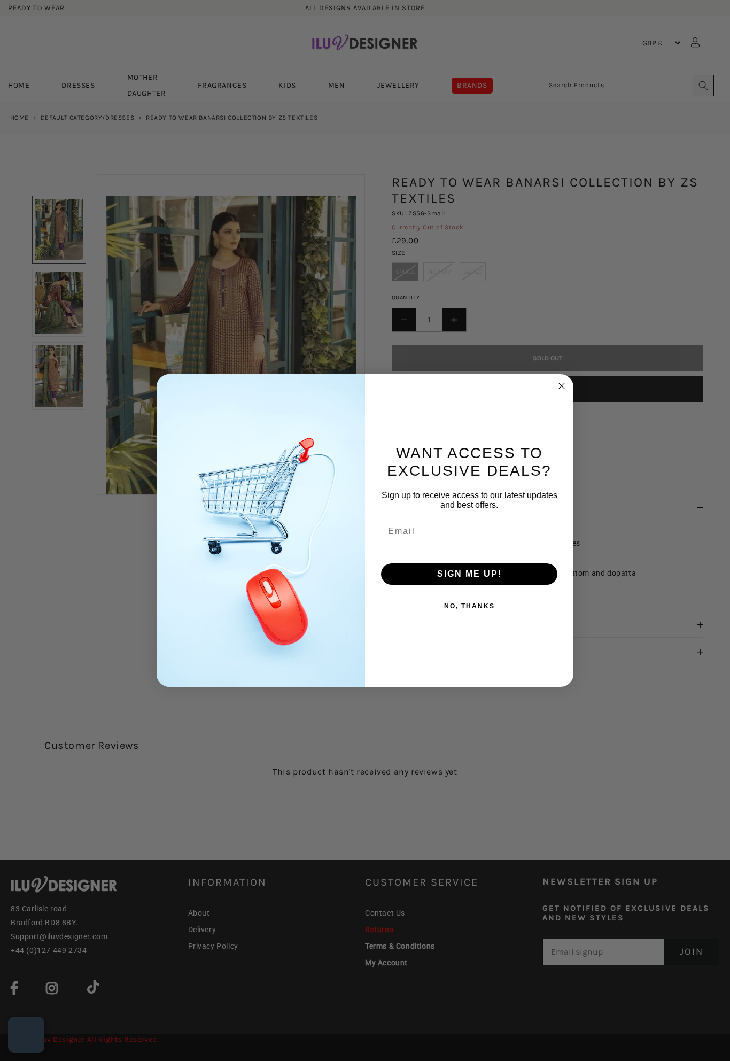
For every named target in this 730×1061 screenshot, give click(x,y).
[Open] (26, 1035)
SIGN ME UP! (469, 573)
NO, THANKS (469, 606)
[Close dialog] (561, 386)
